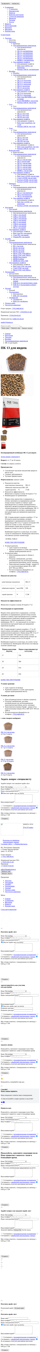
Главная (7, 899)
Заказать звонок (7, 873)
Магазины (8, 29)
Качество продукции (16, 15)
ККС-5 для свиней (19, 222)
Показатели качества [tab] (12, 483)
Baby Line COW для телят (22, 266)
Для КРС (8, 239)
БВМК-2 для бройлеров (25, 60)
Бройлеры (12, 42)
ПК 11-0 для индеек (24, 80)
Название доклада (7, 1008)
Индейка (12, 71)
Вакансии (12, 18)
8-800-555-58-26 (18, 319)
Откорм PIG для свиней (21, 237)
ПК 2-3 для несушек (24, 160)
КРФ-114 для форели (20, 301)
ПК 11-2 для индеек (24, 84)
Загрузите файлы (7, 1230)
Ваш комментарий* (7, 802)
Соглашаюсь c (19, 806)
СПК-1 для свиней (19, 215)
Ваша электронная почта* (10, 791)
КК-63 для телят (18, 250)
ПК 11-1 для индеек (24, 82)
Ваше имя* (5, 1318)
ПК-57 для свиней (19, 228)
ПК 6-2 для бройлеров (25, 58)
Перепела (12, 183)
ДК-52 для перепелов (24, 196)
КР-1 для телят (18, 246)
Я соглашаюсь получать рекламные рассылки (17, 809)
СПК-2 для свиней (19, 217)
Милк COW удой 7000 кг (22, 255)
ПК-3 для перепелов (24, 194)
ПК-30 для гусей (23, 117)
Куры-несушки (14, 150)
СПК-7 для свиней (19, 226)
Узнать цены (5, 328)
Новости (12, 13)
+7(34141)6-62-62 (15, 315)
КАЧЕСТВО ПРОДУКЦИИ (14, 542)
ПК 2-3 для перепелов (25, 193)
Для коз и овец (10, 303)
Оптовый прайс (19, 1308)
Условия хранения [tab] (11, 546)
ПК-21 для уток (22, 137)
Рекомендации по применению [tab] (16, 495)
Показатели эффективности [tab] (14, 492)
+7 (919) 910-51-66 (7, 862)
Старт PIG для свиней (21, 235)
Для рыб (8, 288)
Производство (14, 11)
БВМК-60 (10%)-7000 (20, 261)
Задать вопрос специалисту (10, 457)
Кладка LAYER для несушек (27, 180)
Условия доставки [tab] (11, 553)
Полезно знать (10, 31)
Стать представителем (8, 909)
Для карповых (14, 292)
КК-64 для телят (18, 252)
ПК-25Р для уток (23, 141)
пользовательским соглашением (25, 806)
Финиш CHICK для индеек (26, 102)
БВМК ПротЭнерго (20, 257)
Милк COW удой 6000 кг (22, 253)
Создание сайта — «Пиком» (11, 844)
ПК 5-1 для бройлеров (25, 53)
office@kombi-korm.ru (8, 869)
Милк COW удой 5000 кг (22, 270)
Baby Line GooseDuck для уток (28, 147)
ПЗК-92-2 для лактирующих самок (25, 283)
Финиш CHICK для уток (26, 148)
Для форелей (13, 298)
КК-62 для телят (18, 248)
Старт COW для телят (20, 268)
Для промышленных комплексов (24, 45)
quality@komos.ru (7, 322)
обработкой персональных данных (23, 808)
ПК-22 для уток (22, 139)
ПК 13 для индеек (23, 88)
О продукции (5, 35)
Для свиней (9, 207)
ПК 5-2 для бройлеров (25, 55)
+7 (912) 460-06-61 (7, 856)
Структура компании (16, 16)
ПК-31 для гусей (23, 113)
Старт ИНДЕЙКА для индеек (27, 101)
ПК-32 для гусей (23, 115)
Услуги (11, 22)
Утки (11, 128)
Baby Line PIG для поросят (22, 233)
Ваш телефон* (6, 789)
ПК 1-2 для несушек (24, 169)
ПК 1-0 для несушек (24, 165)
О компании (9, 7)
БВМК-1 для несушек (24, 171)
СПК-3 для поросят (20, 218)
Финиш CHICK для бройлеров (28, 69)
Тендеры (12, 20)
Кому (3, 787)
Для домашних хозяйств (21, 62)
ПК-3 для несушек (23, 161)
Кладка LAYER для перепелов (28, 206)
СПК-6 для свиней (19, 224)
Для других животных (13, 305)
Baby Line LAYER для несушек (28, 176)
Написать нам (6, 871)
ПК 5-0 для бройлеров (25, 51)
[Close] (1, 928)
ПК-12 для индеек (23, 86)
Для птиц (8, 38)
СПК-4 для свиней (19, 220)
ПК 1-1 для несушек (24, 167)
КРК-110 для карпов (20, 296)
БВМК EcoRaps (18, 259)
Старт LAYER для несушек (26, 178)
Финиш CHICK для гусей (26, 126)
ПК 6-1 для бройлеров (25, 56)
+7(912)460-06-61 (18, 308)
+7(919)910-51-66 (26, 312)
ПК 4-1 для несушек (24, 163)
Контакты (8, 27)
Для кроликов (10, 272)
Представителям (10, 26)
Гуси (10, 104)
